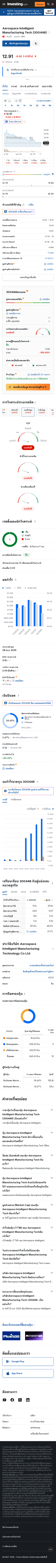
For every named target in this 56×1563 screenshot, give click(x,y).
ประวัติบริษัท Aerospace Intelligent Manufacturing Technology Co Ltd (20, 948)
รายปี (4, 799)
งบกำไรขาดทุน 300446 (18, 782)
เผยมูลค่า (46, 174)
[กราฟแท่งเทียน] (5, 100)
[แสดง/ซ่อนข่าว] (20, 100)
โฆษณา (5, 1421)
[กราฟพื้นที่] (9, 100)
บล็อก (32, 1415)
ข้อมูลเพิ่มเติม (16, 73)
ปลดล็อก (33, 931)
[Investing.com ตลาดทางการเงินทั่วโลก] (17, 4)
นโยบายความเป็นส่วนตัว (11, 1537)
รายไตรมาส (16, 799)
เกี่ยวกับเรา (6, 1415)
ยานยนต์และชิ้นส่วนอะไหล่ (42, 965)
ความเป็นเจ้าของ (31, 94)
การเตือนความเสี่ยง (9, 1546)
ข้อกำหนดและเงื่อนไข (10, 1527)
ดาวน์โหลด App (37, 1421)
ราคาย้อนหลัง (46, 94)
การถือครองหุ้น (12, 994)
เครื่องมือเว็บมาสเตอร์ (39, 1433)
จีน (52, 983)
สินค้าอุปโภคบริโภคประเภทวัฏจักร (38, 971)
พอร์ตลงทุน (35, 1427)
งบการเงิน (47, 86)
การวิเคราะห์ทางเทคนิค (17, 402)
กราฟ (14, 86)
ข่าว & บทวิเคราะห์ (29, 86)
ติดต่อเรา (6, 1427)
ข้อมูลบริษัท (16, 94)
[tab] (14, 412)
